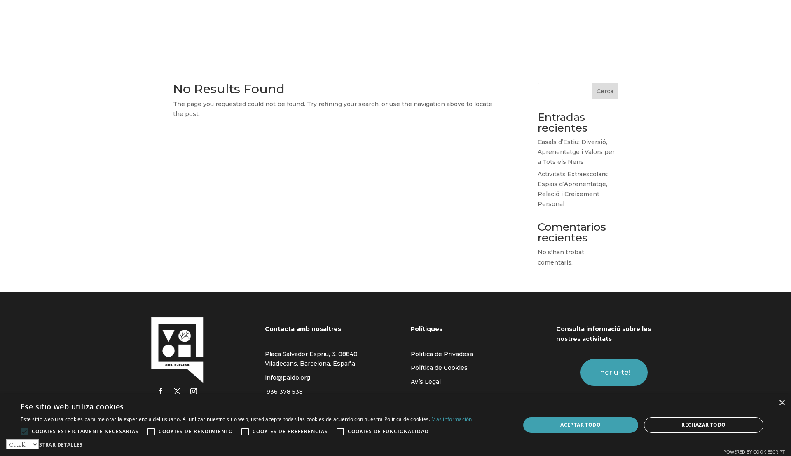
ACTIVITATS (426, 32)
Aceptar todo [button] (580, 424)
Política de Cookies (439, 367)
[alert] (395, 425)
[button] (246, 445)
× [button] (782, 403)
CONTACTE (538, 32)
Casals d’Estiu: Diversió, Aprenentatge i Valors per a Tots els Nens (576, 151)
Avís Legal (426, 381)
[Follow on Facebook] (160, 391)
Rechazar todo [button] (703, 424)
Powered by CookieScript (754, 452)
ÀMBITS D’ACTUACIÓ (335, 32)
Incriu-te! (614, 372)
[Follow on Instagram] (193, 391)
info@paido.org (287, 377)
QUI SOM (274, 32)
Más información (451, 419)
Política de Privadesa (442, 354)
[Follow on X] (177, 391)
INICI (244, 32)
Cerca (605, 91)
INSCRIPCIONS (482, 32)
